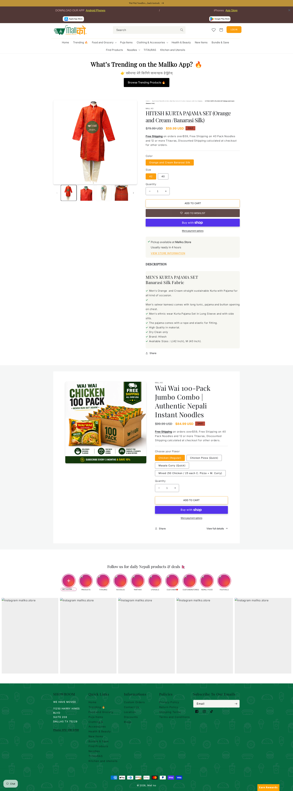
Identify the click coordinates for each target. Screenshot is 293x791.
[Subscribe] (236, 704)
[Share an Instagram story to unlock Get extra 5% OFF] (69, 581)
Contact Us (131, 707)
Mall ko (151, 785)
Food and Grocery (101, 712)
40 (163, 176)
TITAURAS (96, 756)
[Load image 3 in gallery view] (104, 193)
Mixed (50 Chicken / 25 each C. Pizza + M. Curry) (190, 473)
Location (130, 712)
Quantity (151, 184)
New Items (96, 736)
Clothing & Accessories (97, 724)
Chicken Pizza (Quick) (204, 457)
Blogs (128, 722)
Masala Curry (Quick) (172, 465)
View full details (215, 528)
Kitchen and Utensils (103, 761)
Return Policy (168, 707)
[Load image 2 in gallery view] (86, 193)
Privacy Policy (169, 702)
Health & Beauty (100, 731)
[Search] (181, 30)
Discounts (131, 717)
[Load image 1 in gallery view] (69, 193)
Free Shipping (154, 136)
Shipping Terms (170, 712)
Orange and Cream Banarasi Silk (169, 162)
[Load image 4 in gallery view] (121, 193)
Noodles (94, 751)
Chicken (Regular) (170, 457)
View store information (168, 253)
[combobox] (149, 30)
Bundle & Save (99, 741)
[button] (104, 42)
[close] (289, 10)
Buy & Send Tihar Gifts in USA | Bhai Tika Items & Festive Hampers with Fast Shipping (177, 101)
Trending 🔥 (97, 707)
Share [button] (153, 353)
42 (151, 176)
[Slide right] (133, 193)
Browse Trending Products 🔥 (146, 82)
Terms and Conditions (174, 717)
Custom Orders (134, 702)
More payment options (192, 230)
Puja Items (96, 717)
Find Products (98, 746)
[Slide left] (57, 193)
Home (148, 101)
